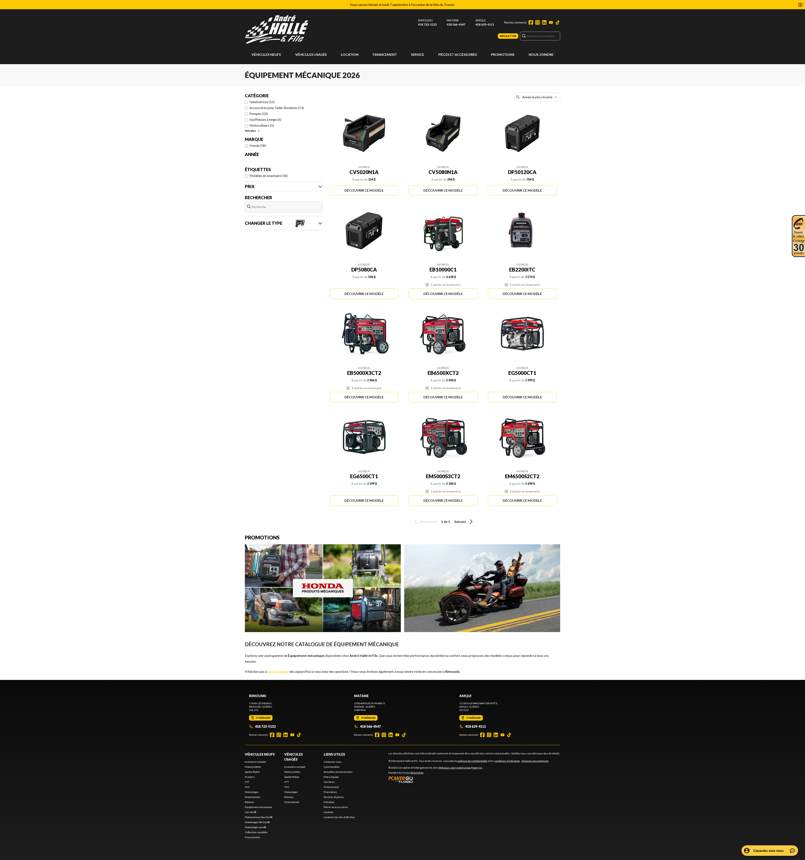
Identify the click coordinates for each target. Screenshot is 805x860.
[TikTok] (557, 22)
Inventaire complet (255, 761)
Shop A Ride (416, 772)
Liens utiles (334, 754)
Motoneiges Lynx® (255, 827)
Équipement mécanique (258, 807)
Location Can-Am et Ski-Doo (339, 817)
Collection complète (256, 832)
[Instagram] (537, 22)
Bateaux (249, 802)
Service (417, 54)
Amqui (480, 20)
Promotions (502, 54)
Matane (453, 20)
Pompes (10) (258, 114)
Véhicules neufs (266, 54)
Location (349, 54)
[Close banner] (800, 4)
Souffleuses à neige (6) (265, 119)
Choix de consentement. (535, 761)
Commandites (332, 766)
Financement (385, 54)
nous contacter (278, 671)
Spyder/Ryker (252, 771)
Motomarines (252, 797)
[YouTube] (550, 22)
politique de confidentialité (472, 761)
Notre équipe (331, 776)
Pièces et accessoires (457, 54)
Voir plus (250, 130)
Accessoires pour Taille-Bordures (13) (276, 108)
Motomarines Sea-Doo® (258, 817)
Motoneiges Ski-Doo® (257, 822)
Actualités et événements (338, 771)
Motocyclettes (253, 766)
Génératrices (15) (262, 102)
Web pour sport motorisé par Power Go (460, 767)
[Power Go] (435, 779)
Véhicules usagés (311, 54)
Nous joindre (541, 54)
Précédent (429, 522)
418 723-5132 (427, 24)
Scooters (250, 776)
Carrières (329, 781)
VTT (247, 781)
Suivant (460, 522)
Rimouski (425, 20)
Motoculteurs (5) (261, 125)
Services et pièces (334, 797)
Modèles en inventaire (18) (268, 176)
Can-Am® (250, 812)
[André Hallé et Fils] (297, 29)
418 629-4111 (484, 24)
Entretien (329, 802)
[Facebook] (530, 22)
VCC (247, 787)
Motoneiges (251, 792)
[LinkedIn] (544, 22)
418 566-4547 (456, 24)
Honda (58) (257, 145)
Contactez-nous (333, 761)
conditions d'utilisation (507, 761)
